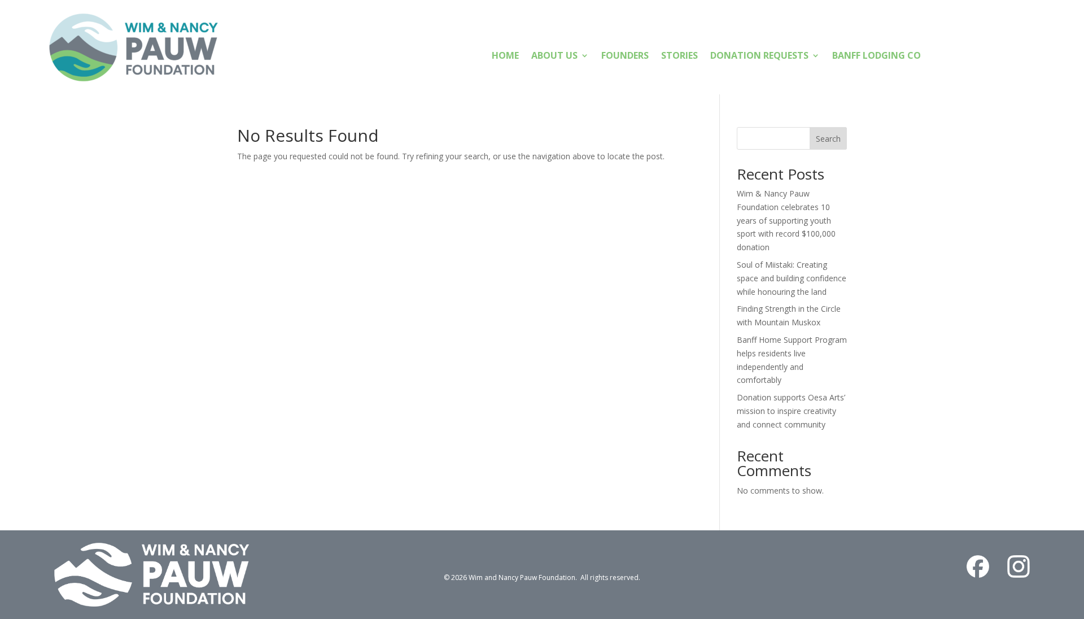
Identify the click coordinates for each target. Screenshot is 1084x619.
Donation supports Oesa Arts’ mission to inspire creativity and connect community (791, 411)
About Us (554, 56)
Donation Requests (759, 56)
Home (505, 56)
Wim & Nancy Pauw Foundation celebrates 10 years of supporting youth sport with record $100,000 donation (786, 220)
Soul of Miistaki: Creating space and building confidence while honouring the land (791, 278)
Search (828, 138)
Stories (679, 56)
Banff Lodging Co (876, 56)
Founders (625, 56)
